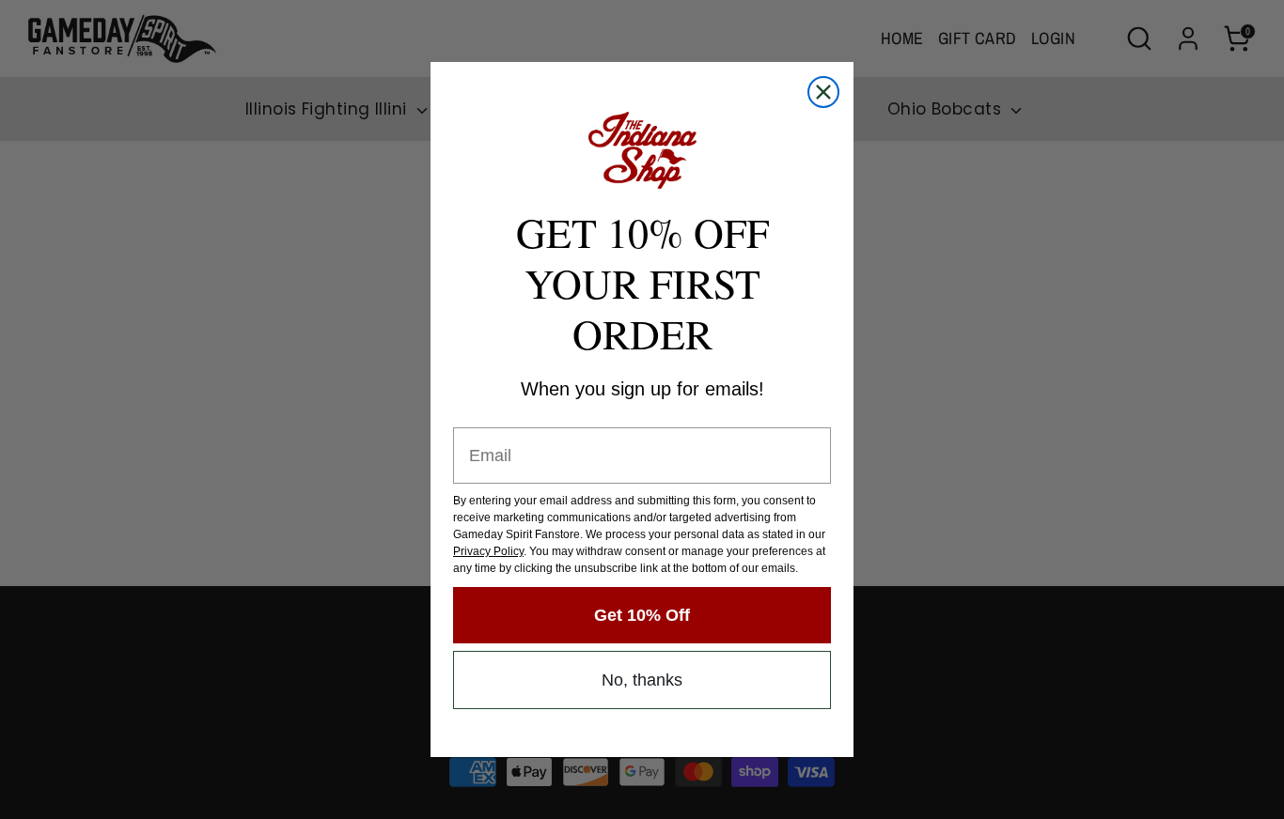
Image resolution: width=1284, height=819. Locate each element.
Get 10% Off (642, 615)
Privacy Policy (488, 551)
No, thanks (642, 680)
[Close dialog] (823, 92)
